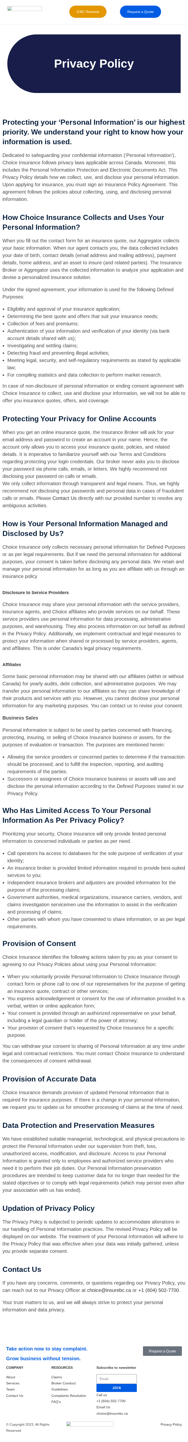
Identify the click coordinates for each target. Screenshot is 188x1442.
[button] (111, 12)
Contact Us (64, 498)
